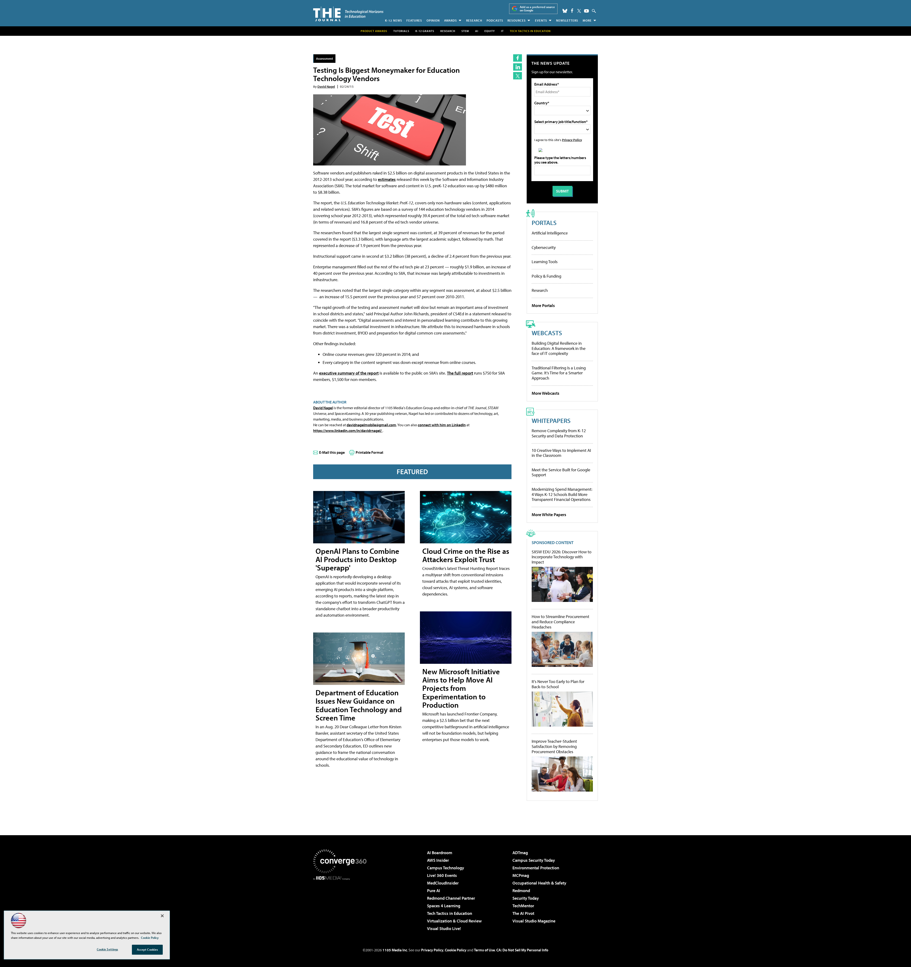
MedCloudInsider (443, 883)
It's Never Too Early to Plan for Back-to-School (558, 684)
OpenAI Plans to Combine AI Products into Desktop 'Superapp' (357, 559)
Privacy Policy (572, 139)
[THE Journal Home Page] (348, 14)
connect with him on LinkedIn (442, 424)
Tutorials (401, 31)
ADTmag (520, 852)
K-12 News (393, 20)
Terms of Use (484, 950)
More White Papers (549, 514)
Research (474, 20)
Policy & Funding (546, 276)
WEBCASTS (547, 333)
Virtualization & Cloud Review (454, 921)
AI (476, 31)
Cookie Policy (455, 950)
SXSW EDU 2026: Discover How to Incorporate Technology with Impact (561, 557)
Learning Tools (545, 261)
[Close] (162, 916)
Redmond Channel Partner (451, 898)
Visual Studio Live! (444, 928)
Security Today (525, 898)
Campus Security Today (533, 860)
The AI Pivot (523, 913)
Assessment (324, 58)
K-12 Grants (424, 31)
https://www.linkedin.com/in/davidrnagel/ (347, 430)
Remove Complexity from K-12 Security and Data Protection (559, 433)
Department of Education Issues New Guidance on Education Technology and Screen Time (359, 705)
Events (541, 20)
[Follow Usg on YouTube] (586, 11)
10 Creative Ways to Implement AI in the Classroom (561, 453)
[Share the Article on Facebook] (518, 58)
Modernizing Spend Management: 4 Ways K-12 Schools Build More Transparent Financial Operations (562, 494)
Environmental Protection (535, 868)
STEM (465, 31)
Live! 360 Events (442, 875)
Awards (450, 20)
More (587, 20)
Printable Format (369, 452)
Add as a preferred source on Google (537, 8)
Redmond (521, 890)
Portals (544, 222)
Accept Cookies (147, 949)
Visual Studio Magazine (533, 921)
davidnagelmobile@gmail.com (371, 424)
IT (502, 31)
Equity (489, 31)
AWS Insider (438, 860)
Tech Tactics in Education (449, 913)
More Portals (543, 305)
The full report (460, 373)
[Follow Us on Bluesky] (564, 11)
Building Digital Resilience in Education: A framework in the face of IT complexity (559, 348)
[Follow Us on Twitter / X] (579, 11)
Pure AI (433, 890)
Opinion (433, 20)
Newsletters (567, 20)
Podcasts (495, 20)
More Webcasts (545, 393)
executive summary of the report (349, 373)
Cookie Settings (107, 949)
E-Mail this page (332, 452)
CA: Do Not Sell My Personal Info (522, 950)
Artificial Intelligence (550, 233)
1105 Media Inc (394, 950)
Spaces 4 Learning (443, 905)
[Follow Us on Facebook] (572, 10)
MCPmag (520, 875)
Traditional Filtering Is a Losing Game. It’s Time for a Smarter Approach (559, 373)
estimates (387, 179)
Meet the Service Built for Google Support (561, 472)
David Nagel (326, 86)
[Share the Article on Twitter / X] (518, 76)
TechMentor (523, 905)
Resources (516, 20)
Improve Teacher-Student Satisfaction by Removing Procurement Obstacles (554, 746)
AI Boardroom (439, 852)
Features (414, 20)
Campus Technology (445, 868)
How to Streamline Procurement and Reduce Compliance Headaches (560, 621)
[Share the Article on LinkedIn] (518, 67)
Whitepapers (551, 420)
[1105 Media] (341, 904)
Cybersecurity (544, 247)
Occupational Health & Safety (539, 883)
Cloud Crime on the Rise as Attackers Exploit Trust (465, 555)
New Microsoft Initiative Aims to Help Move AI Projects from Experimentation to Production (461, 688)
